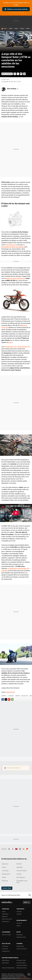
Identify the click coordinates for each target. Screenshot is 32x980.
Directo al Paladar (6, 934)
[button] (12, 89)
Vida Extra (19, 914)
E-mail (24, 74)
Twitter (18, 74)
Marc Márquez (21, 877)
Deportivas (5, 864)
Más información (25, 978)
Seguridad (19, 867)
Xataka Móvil (5, 914)
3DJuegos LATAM (21, 960)
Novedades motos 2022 (22, 881)
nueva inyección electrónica (15, 278)
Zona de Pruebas (21, 870)
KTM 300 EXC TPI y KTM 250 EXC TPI (17, 346)
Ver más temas (6, 888)
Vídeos (4, 867)
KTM (13, 692)
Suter (8, 692)
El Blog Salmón (20, 946)
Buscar (29, 895)
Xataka (4, 911)
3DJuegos (19, 911)
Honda (4, 877)
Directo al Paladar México (8, 967)
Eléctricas (5, 881)
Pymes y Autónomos (22, 948)
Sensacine (19, 923)
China (5, 28)
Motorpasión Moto (21, 937)
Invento (22, 28)
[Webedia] (6, 903)
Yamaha (19, 874)
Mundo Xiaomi (5, 921)
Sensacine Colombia (22, 965)
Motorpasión (20, 934)
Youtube (16, 848)
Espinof (18, 925)
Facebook (15, 74)
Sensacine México (21, 963)
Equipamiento (6, 874)
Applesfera (4, 916)
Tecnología (5, 870)
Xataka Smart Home (7, 919)
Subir (25, 902)
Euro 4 (10, 342)
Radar (16, 28)
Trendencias (5, 946)
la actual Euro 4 (11, 245)
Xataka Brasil (5, 963)
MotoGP (19, 864)
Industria (11, 695)
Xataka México (5, 960)
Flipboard (21, 74)
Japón (10, 28)
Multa (27, 28)
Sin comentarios (8, 73)
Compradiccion (6, 951)
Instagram (20, 848)
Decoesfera (5, 948)
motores (25, 695)
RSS (23, 848)
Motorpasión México (22, 967)
